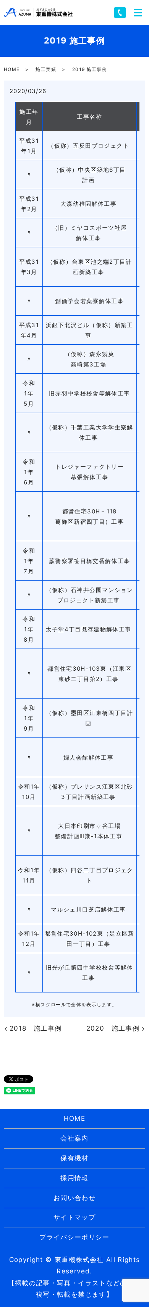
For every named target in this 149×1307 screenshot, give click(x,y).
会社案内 (74, 1138)
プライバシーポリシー (74, 1237)
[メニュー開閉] (138, 12)
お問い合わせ (74, 1198)
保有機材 (74, 1158)
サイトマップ (74, 1217)
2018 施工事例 (36, 1028)
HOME (11, 69)
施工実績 (46, 69)
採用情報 (74, 1178)
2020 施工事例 (112, 1028)
